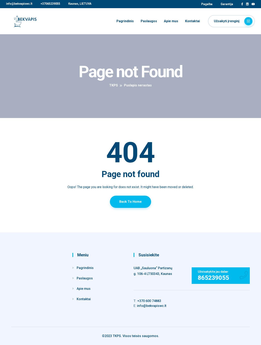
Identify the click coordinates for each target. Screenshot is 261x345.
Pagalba (206, 4)
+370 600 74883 (147, 301)
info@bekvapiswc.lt (19, 3)
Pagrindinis (125, 21)
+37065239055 (50, 3)
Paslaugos (149, 21)
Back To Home (130, 202)
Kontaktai (192, 21)
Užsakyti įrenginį (227, 21)
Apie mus (171, 21)
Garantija (227, 4)
